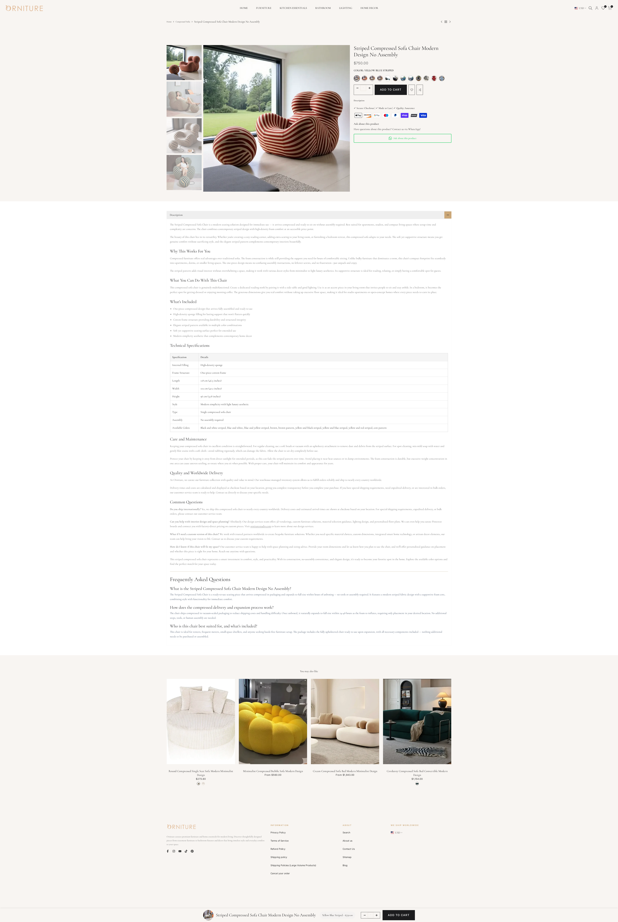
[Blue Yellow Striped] (388, 78)
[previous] (209, 118)
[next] (343, 118)
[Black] (395, 78)
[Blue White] (442, 78)
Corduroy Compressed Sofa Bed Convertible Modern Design (417, 773)
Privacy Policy (278, 832)
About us (347, 840)
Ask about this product (404, 138)
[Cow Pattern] (426, 78)
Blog (345, 865)
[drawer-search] (590, 8)
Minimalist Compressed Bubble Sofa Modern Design (273, 771)
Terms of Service (280, 840)
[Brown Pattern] (403, 78)
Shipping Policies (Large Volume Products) (293, 865)
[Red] (434, 78)
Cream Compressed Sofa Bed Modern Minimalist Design (345, 771)
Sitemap (347, 857)
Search (346, 832)
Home (169, 21)
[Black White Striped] (419, 78)
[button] (411, 90)
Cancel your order (280, 873)
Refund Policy (278, 848)
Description (359, 100)
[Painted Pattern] (411, 78)
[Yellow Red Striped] (364, 78)
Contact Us (349, 848)
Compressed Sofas (183, 21)
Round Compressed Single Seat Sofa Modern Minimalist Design (201, 773)
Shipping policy (279, 857)
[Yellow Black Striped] (372, 78)
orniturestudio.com (260, 526)
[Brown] (380, 78)
